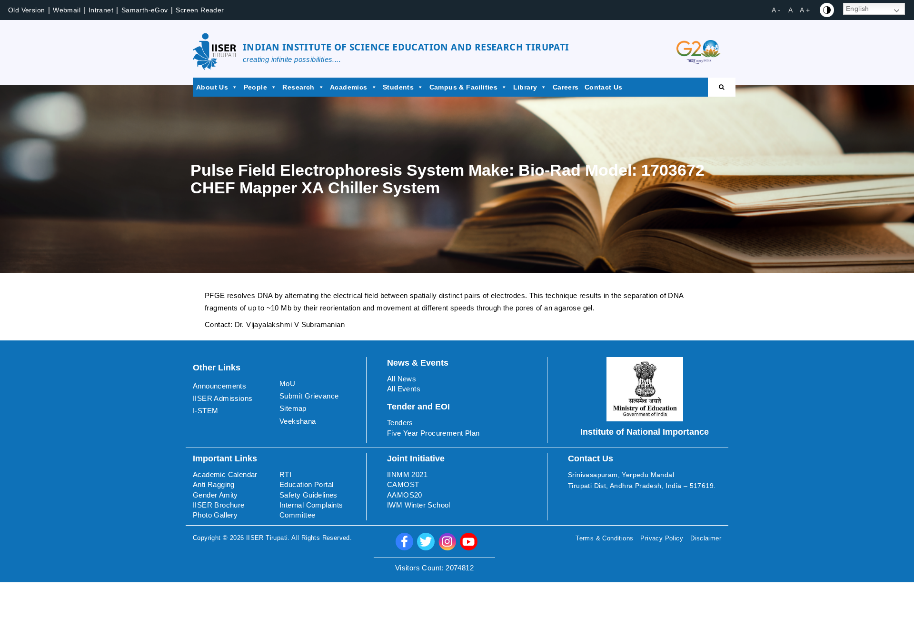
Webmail (66, 10)
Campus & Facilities (463, 87)
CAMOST (403, 484)
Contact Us (604, 87)
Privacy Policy (661, 538)
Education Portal (306, 484)
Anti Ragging (214, 484)
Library (525, 87)
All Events (403, 389)
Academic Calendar (225, 474)
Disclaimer (705, 538)
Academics (349, 87)
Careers (566, 87)
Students (398, 87)
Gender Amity (215, 495)
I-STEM (205, 411)
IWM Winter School (418, 505)
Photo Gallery (215, 515)
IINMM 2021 (407, 474)
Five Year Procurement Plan (433, 433)
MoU (287, 383)
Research (298, 87)
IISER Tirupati (267, 537)
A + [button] (805, 10)
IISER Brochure (219, 505)
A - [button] (776, 10)
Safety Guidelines (308, 495)
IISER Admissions (222, 398)
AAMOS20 (404, 495)
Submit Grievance (308, 396)
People (255, 87)
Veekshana (297, 421)
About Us (212, 87)
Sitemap (293, 408)
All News (401, 379)
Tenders (400, 423)
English (857, 8)
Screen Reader (200, 10)
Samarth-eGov (144, 10)
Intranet (101, 10)
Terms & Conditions (604, 538)
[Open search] (721, 87)
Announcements (219, 386)
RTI (285, 474)
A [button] (790, 10)
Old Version (26, 10)
